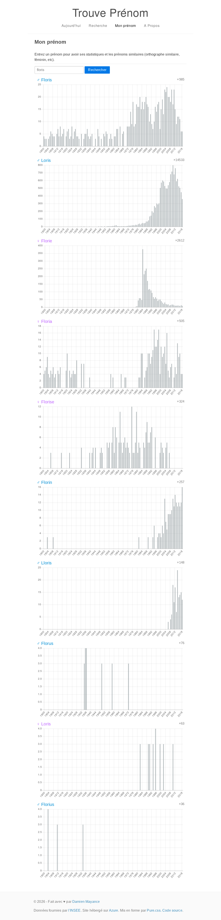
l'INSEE (74, 910)
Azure (113, 910)
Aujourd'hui (71, 25)
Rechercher (97, 70)
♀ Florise (45, 402)
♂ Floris (44, 79)
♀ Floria (44, 321)
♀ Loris (44, 724)
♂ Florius (45, 804)
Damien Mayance (86, 901)
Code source (172, 910)
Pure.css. (154, 910)
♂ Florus (45, 643)
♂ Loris (44, 160)
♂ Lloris (44, 563)
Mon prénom (125, 25)
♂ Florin (44, 482)
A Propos (151, 25)
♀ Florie (44, 241)
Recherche (98, 25)
